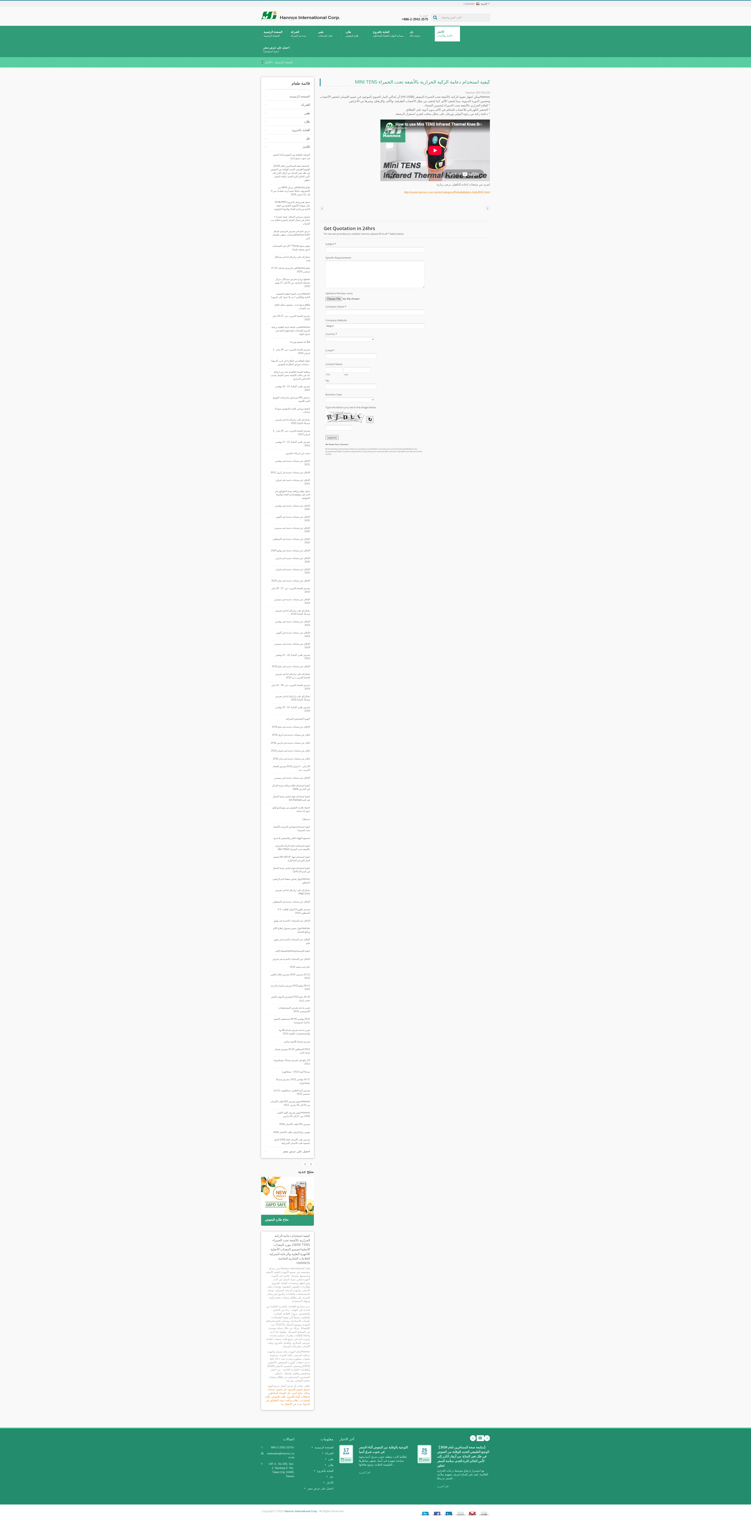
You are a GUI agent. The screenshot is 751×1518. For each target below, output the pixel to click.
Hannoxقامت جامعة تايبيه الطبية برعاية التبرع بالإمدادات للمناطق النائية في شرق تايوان (290, 331)
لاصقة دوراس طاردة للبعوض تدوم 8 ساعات (292, 410)
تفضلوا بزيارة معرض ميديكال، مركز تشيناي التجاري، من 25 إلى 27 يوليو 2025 (292, 283)
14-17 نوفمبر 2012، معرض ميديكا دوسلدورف (293, 1081)
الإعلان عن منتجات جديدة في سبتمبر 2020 (292, 530)
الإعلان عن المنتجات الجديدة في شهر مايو (292, 941)
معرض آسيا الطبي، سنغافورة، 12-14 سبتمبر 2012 (292, 1092)
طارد (352, 33)
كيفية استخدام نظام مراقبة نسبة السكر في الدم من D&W (291, 787)
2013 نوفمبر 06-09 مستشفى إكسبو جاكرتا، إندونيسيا (292, 1021)
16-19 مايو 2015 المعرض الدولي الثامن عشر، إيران (290, 998)
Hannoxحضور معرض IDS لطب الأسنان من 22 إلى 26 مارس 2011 (290, 1103)
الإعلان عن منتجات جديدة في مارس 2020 (293, 560)
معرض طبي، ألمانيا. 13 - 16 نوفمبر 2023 (292, 388)
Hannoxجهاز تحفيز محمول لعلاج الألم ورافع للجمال (291, 930)
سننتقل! (306, 819)
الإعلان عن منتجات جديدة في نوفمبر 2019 (292, 623)
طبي (325, 33)
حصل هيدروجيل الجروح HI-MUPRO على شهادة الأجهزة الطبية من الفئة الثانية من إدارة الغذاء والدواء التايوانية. (292, 206)
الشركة (298, 33)
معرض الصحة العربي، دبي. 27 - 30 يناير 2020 (290, 590)
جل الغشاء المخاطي (279, 1393)
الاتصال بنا (286, 1404)
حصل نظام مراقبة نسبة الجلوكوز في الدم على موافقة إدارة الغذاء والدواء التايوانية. (292, 495)
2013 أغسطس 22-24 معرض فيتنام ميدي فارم (292, 1051)
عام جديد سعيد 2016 (300, 967)
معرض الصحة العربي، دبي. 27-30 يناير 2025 (291, 318)
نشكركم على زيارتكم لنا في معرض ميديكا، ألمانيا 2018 (292, 698)
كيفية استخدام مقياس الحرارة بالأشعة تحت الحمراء (291, 828)
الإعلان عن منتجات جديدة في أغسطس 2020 (291, 541)
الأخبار (444, 33)
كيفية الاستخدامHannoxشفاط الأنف (292, 951)
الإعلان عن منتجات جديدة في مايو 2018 (291, 726)
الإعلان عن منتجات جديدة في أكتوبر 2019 (293, 634)
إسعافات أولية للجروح (298, 1396)
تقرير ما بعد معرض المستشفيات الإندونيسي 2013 (294, 1009)
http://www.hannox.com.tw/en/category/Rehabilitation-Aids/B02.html (447, 192)
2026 (348, 1460)
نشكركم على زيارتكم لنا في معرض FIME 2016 (292, 892)
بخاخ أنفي (297, 1393)
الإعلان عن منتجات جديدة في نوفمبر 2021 (292, 463)
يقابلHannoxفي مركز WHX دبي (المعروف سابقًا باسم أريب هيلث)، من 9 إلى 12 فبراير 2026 (290, 191)
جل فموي (281, 1389)
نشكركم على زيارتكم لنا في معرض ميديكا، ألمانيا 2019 (292, 612)
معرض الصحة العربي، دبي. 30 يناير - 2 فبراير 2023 (291, 432)
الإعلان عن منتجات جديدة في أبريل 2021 (290, 472)
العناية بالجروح (388, 33)
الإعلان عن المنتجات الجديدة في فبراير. (291, 959)
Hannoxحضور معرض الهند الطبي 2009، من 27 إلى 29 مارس (293, 1114)
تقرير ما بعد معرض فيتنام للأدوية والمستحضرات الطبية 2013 (294, 1032)
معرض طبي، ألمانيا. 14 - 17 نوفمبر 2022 (292, 444)
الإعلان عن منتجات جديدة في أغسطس (291, 901)
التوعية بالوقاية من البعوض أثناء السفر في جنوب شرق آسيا (291, 156)
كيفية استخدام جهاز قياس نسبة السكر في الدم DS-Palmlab (291, 798)
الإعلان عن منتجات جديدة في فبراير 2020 (293, 571)
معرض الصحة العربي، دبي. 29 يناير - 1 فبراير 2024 (291, 351)
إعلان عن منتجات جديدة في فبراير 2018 (290, 750)
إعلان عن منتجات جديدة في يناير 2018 (291, 758)
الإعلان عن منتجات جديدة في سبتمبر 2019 (292, 645)
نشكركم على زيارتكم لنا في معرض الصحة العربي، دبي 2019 (292, 676)
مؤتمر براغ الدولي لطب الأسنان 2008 (291, 1132)
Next (305, 1164)
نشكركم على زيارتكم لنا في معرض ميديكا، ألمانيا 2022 (292, 421)
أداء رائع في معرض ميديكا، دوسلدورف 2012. (291, 1062)
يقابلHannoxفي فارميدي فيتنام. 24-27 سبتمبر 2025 (290, 270)
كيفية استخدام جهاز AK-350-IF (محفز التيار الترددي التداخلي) (291, 859)
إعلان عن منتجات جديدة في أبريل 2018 (291, 734)
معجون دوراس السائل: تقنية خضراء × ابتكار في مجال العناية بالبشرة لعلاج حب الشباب (290, 220)
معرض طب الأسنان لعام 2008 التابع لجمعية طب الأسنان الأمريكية (292, 1141)
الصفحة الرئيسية (273, 33)
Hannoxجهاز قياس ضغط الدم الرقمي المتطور (291, 881)
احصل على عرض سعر (276, 49)
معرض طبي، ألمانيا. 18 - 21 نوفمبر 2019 (292, 657)
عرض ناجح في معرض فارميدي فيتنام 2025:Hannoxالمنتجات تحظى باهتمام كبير (291, 235)
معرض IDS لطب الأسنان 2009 (294, 1124)
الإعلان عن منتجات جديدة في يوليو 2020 (290, 550)
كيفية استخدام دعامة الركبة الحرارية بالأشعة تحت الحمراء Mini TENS (292, 847)
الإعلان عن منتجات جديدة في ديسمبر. (292, 778)
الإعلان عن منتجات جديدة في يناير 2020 (290, 580)
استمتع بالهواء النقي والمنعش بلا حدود (291, 838)
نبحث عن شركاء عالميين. (297, 453)
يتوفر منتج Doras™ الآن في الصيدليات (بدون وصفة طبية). (291, 248)
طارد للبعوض (279, 1396)
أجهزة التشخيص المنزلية (298, 718)
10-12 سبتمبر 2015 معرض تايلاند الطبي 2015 (290, 976)
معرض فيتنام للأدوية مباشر (297, 1041)
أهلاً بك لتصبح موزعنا (300, 342)
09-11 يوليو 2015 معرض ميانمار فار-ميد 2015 (290, 987)
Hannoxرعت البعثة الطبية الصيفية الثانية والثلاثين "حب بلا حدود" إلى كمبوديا (290, 295)
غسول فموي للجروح (299, 1389)
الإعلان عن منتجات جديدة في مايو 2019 (291, 666)
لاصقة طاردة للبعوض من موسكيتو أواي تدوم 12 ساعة (291, 809)
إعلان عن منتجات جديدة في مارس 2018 (290, 742)
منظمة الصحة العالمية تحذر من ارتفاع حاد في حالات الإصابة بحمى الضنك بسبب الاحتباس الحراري (290, 375)
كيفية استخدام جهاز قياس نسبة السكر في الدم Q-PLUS (291, 870)
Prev (311, 1164)
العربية (484, 3)
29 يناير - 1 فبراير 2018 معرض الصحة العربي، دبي (291, 768)
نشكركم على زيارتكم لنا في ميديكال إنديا (292, 259)
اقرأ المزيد (364, 1472)
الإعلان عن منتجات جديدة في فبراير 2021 (293, 482)
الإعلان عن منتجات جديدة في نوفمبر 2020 (292, 507)
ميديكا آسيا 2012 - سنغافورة (296, 1071)
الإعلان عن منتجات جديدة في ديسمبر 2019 (292, 601)
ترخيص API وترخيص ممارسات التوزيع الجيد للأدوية (291, 399)
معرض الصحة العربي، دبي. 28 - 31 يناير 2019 (290, 687)
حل (415, 33)
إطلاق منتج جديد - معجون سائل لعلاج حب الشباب (292, 306)
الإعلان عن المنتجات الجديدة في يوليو (292, 920)
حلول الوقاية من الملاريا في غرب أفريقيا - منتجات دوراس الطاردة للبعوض (290, 362)
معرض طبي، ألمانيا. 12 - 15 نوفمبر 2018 (292, 709)
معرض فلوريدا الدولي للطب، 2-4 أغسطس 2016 (294, 911)
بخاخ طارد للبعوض (276, 1219)
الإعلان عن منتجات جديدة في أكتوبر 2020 (293, 519)
